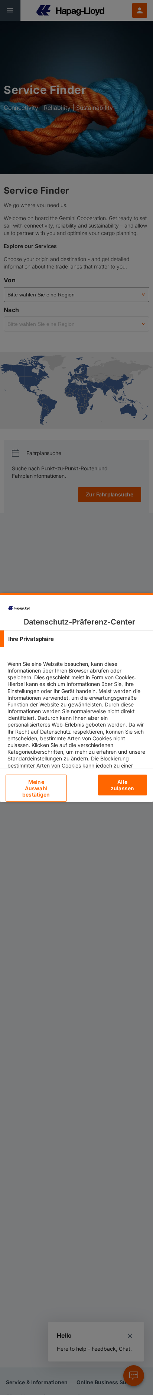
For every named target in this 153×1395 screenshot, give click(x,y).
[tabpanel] (77, 728)
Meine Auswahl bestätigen (36, 788)
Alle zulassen (122, 785)
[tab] (76, 638)
